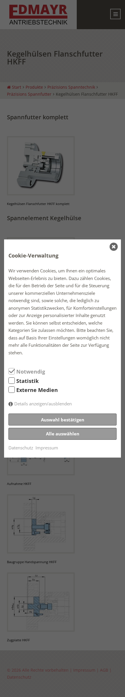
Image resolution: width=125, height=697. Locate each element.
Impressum (46, 448)
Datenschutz (20, 448)
